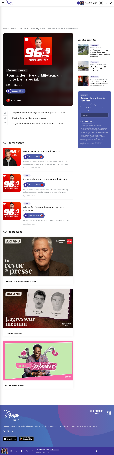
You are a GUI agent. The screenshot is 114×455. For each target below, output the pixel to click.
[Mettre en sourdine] (96, 450)
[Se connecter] (110, 3)
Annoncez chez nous (91, 426)
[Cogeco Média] (96, 413)
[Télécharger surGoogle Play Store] (26, 439)
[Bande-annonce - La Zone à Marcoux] (12, 157)
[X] (12, 431)
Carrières (80, 426)
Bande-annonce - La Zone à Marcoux (41, 151)
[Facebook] (5, 113)
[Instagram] (8, 431)
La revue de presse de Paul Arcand (20, 281)
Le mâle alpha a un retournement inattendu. (45, 179)
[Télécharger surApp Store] (10, 439)
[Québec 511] (109, 415)
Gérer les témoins (41, 426)
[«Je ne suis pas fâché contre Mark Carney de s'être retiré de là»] (83, 81)
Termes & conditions (10, 426)
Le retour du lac (91, 4)
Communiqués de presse (67, 426)
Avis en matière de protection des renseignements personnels (92, 135)
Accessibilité (53, 426)
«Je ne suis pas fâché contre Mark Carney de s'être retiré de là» (99, 84)
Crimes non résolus (13, 333)
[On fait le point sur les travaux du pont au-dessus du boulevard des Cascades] (83, 49)
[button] (11, 451)
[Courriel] (5, 122)
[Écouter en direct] (78, 3)
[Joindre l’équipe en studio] (101, 3)
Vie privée (21, 426)
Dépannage (30, 426)
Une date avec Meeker (15, 385)
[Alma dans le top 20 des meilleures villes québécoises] (83, 66)
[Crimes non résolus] (38, 309)
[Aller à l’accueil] (9, 5)
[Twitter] (5, 118)
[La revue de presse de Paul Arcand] (38, 256)
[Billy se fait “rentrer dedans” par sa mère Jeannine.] (12, 211)
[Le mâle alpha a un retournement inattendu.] (12, 183)
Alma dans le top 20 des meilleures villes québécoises (99, 69)
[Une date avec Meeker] (38, 360)
